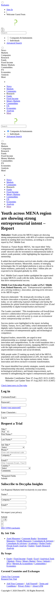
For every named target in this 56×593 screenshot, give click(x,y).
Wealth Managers (23, 541)
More (9, 113)
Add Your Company (15, 583)
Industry (46, 561)
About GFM (37, 586)
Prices (18, 561)
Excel (36, 559)
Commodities (12, 103)
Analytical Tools (47, 559)
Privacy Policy (24, 586)
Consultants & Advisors (43, 541)
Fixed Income (12, 98)
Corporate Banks (29, 538)
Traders (31, 546)
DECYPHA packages (10, 528)
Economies (11, 108)
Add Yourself (31, 583)
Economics (11, 566)
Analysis (10, 111)
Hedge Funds (45, 543)
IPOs (9, 563)
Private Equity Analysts (17, 546)
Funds (9, 96)
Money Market (29, 561)
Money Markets (13, 101)
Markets (10, 89)
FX (8, 106)
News (9, 86)
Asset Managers (13, 538)
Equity (9, 559)
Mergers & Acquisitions (22, 563)
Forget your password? (11, 407)
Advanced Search (14, 43)
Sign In (10, 9)
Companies (11, 91)
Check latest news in (14, 385)
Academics (33, 543)
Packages (5, 5)
